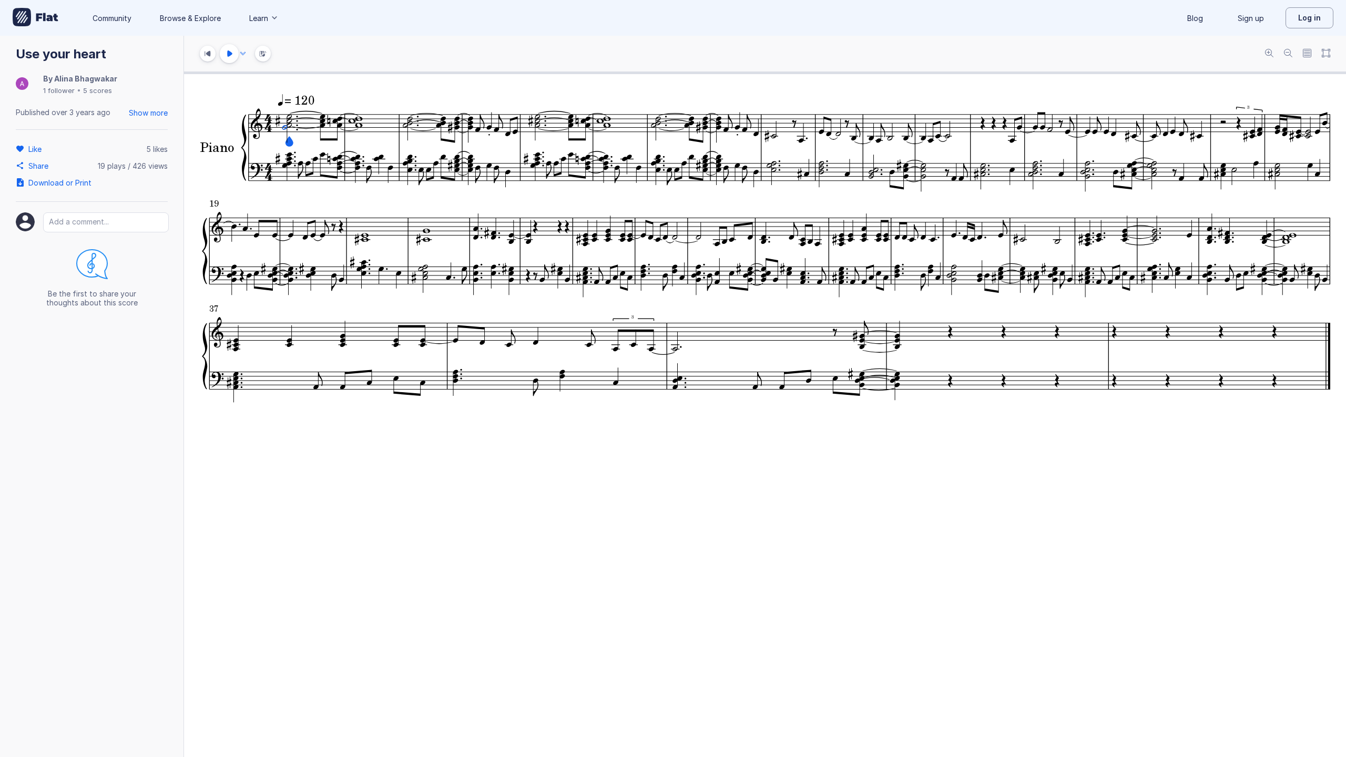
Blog (1195, 18)
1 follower (59, 90)
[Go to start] (208, 54)
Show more (148, 112)
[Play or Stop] (229, 53)
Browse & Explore (190, 18)
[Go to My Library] (35, 18)
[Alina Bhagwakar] (22, 84)
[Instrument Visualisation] (263, 54)
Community (112, 18)
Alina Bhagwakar (85, 78)
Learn (258, 18)
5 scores (97, 90)
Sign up (1251, 18)
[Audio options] (243, 53)
